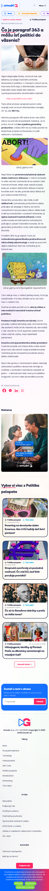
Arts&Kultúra (8, 775)
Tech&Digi (7, 755)
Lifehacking (7, 780)
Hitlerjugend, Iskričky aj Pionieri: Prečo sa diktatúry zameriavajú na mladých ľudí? (24, 651)
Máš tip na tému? (10, 856)
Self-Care (7, 765)
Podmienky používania (12, 816)
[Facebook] (4, 390)
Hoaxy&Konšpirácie (11, 750)
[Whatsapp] (22, 390)
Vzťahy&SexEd (9, 760)
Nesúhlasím (30, 883)
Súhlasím (18, 883)
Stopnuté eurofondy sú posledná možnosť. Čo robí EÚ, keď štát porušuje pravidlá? (24, 571)
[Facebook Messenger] (10, 390)
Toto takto (7, 785)
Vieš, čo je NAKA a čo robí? (19, 98)
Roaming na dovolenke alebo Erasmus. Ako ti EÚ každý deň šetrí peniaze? (25, 529)
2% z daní (7, 836)
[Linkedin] (16, 390)
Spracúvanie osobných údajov (16, 821)
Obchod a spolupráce (12, 851)
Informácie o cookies (12, 826)
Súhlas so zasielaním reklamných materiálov (22, 831)
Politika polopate (10, 770)
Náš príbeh (7, 801)
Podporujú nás (9, 806)
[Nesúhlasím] (45, 880)
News (5, 745)
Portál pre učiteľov (11, 811)
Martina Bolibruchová (11, 23)
